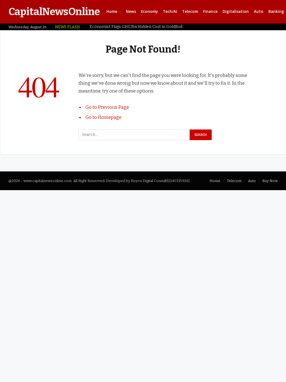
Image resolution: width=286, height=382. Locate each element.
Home (111, 11)
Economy (149, 11)
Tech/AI (170, 11)
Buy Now (270, 181)
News (131, 11)
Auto (258, 11)
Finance (210, 11)
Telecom (190, 11)
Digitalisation (236, 11)
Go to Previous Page (107, 107)
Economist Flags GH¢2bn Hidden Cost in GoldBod (136, 26)
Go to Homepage (103, 117)
